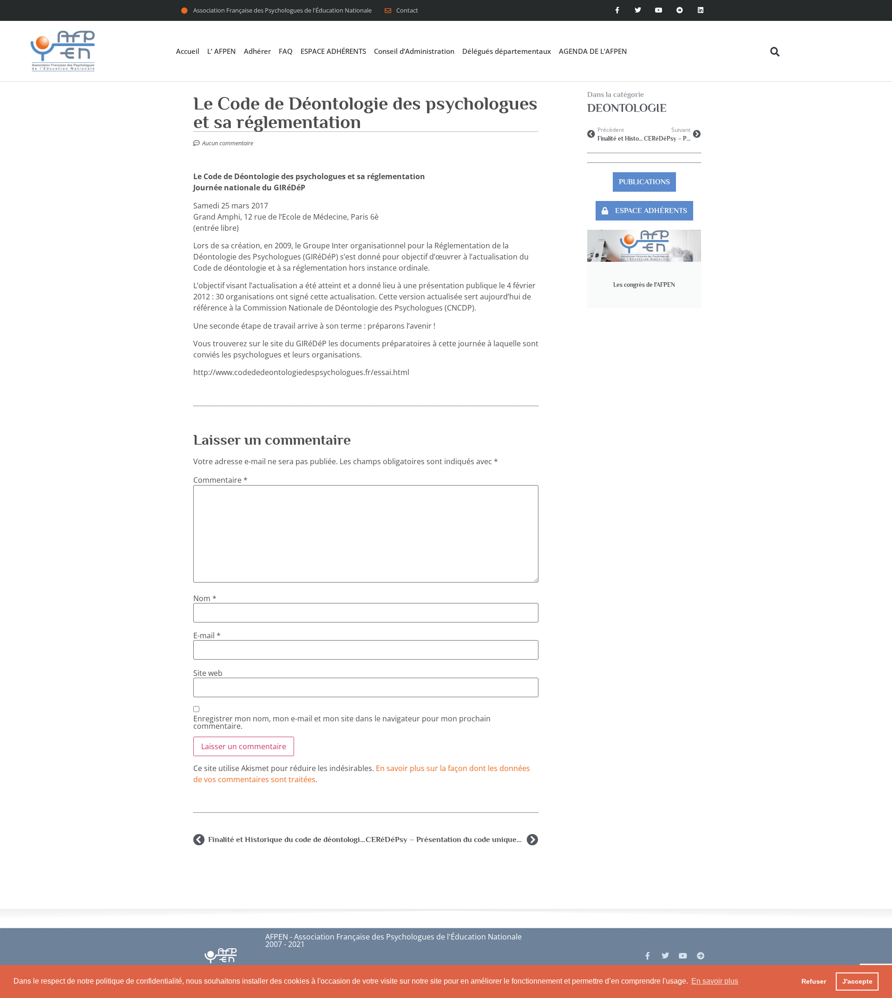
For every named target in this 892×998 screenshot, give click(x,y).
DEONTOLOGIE (627, 108)
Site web (208, 673)
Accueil (187, 51)
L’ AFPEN (221, 51)
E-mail (207, 635)
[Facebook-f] (617, 10)
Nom (204, 598)
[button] (774, 51)
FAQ (286, 51)
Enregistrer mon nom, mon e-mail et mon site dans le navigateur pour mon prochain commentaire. (342, 722)
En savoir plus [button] (714, 981)
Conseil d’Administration (414, 51)
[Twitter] (638, 10)
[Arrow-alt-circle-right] (679, 10)
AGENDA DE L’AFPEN (593, 51)
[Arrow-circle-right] (700, 955)
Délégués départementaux (506, 51)
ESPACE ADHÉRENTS (333, 51)
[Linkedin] (700, 10)
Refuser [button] (813, 981)
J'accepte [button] (857, 981)
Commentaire (220, 480)
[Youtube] (659, 10)
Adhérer (257, 51)
